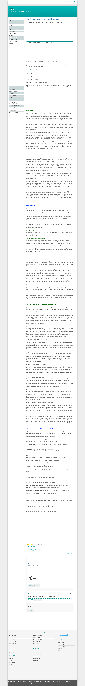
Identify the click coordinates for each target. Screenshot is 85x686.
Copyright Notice (61, 646)
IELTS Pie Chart (12, 643)
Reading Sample (12, 18)
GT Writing (12, 99)
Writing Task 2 (13, 31)
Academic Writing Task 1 (15, 26)
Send (34, 585)
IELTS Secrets (12, 662)
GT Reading (12, 89)
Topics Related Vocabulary (14, 112)
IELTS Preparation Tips (38, 635)
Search (58, 5)
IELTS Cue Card (31, 546)
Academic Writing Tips (38, 639)
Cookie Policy (61, 642)
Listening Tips (36, 643)
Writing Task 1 (13, 95)
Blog (48, 5)
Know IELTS (11, 658)
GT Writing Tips (36, 641)
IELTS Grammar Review (38, 651)
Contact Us (53, 5)
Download (37, 5)
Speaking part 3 (13, 39)
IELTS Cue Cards (37, 656)
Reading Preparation (13, 85)
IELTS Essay (11, 648)
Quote (40, 600)
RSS (71, 590)
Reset (71, 1)
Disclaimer (60, 648)
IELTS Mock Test (12, 107)
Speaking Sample (12, 35)
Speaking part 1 (13, 37)
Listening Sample (12, 33)
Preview (30, 585)
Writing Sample (12, 25)
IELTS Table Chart (12, 639)
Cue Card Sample (13, 41)
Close (32, 610)
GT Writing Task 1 (13, 29)
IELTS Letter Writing (13, 645)
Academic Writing (13, 93)
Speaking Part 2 (31, 550)
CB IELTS (11, 660)
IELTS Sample (30, 5)
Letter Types (35, 660)
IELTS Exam (22, 5)
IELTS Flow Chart (12, 641)
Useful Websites (12, 669)
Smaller (74, 1)
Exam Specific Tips (13, 666)
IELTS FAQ (16, 5)
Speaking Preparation (13, 103)
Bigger (68, 1)
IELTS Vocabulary (37, 654)
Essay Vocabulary (12, 110)
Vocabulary (43, 5)
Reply (36, 600)
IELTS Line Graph (12, 637)
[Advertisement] (16, 65)
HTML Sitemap (61, 650)
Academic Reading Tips (38, 637)
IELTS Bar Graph (12, 635)
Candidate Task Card (32, 549)
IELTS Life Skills (36, 658)
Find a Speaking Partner (15, 105)
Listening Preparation (13, 102)
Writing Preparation (13, 91)
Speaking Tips (36, 645)
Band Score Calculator (13, 664)
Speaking (11, 43)
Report (28, 610)
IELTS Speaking (31, 547)
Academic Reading (14, 20)
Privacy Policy (61, 644)
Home (10, 5)
